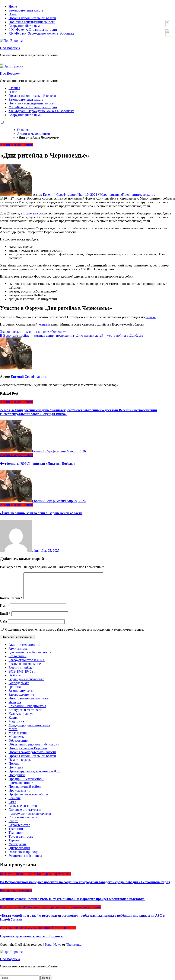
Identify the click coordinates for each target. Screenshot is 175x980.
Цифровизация (19, 848)
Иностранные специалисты (29, 698)
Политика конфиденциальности (32, 22)
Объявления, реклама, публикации (34, 744)
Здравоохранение (21, 694)
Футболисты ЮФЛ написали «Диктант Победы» (37, 463)
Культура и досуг (21, 713)
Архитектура (18, 648)
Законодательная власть (26, 10)
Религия (14, 798)
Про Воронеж (10, 48)
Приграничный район (25, 786)
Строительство (19, 825)
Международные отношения (29, 725)
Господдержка (19, 683)
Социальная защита (23, 817)
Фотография (17, 844)
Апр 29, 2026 (76, 501)
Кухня (13, 717)
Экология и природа (23, 852)
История (15, 702)
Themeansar (74, 944)
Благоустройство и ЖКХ (27, 660)
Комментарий (11, 598)
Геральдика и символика (26, 679)
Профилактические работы (28, 794)
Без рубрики (17, 656)
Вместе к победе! (21, 667)
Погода (14, 763)
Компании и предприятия (27, 706)
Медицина (16, 721)
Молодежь (16, 736)
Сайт (3, 621)
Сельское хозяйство (23, 806)
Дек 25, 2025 (50, 550)
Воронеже (30, 213)
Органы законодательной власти (32, 752)
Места (13, 729)
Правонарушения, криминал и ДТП (35, 771)
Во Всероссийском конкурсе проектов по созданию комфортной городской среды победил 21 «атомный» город (85, 882)
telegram (44, 324)
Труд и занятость (21, 836)
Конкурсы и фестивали (25, 710)
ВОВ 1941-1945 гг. (22, 671)
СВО (12, 802)
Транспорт (16, 832)
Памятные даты (20, 759)
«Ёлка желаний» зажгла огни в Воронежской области (41, 513)
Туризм (14, 840)
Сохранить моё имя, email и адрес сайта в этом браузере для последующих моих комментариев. (74, 629)
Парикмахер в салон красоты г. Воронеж (32, 936)
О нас (13, 14)
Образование (18, 740)
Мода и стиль (18, 733)
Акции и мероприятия (16, 144)
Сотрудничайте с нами (25, 26)
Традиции (16, 829)
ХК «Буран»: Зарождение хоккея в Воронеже (41, 33)
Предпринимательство (138, 194)
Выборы (15, 675)
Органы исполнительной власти (32, 18)
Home (13, 6)
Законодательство (21, 690)
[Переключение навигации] (1, 63)
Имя (4, 605)
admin (36, 550)
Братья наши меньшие (25, 664)
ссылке (151, 317)
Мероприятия (110, 194)
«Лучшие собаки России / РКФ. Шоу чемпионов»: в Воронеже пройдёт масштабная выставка (72, 899)
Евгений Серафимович (60, 194)
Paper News (53, 944)
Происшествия (19, 790)
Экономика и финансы (25, 855)
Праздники (17, 775)
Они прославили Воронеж (28, 748)
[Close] (1, 974)
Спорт (13, 821)
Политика (16, 767)
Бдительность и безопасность (30, 652)
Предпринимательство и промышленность (26, 781)
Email (5, 613)
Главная (14, 88)
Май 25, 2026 (76, 451)
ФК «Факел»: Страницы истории (33, 29)
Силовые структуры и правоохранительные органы (30, 811)
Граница (15, 687)
